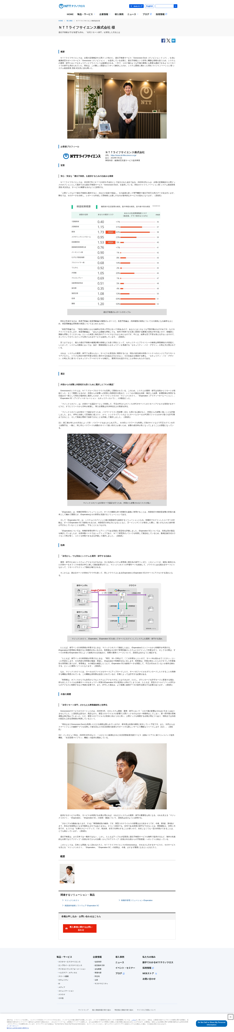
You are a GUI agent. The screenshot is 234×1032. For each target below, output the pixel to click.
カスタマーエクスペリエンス (69, 961)
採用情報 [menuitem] (160, 14)
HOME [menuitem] (70, 14)
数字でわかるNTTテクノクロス (157, 962)
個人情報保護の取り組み (101, 1010)
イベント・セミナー (125, 967)
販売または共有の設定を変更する (18, 1028)
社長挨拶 (98, 961)
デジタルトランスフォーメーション (72, 969)
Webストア (138, 6)
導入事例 (69, 21)
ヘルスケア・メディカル (67, 972)
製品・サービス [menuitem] (84, 16)
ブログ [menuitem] (146, 14)
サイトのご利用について (146, 1010)
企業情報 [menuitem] (102, 16)
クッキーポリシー (13, 1026)
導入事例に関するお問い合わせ (81, 928)
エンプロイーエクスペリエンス (70, 965)
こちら (134, 1020)
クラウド (61, 994)
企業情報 (97, 956)
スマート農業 (63, 976)
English (149, 6)
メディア (61, 987)
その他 (60, 998)
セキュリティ (63, 980)
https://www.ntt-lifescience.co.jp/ (123, 155)
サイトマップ (83, 1010)
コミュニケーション (66, 991)
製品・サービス (64, 956)
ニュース (119, 962)
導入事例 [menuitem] (119, 14)
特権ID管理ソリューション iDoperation (136, 900)
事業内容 (98, 972)
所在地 (97, 976)
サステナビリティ (101, 983)
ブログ (118, 973)
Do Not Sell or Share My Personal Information (211, 1023)
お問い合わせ (149, 978)
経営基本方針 (100, 965)
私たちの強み (149, 956)
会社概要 (98, 969)
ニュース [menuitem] (130, 16)
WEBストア (148, 973)
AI (59, 983)
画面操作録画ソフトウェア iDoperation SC (82, 906)
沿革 (96, 980)
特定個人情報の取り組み (124, 1010)
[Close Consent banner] (230, 1017)
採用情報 (146, 967)
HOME (60, 21)
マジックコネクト (72, 900)
